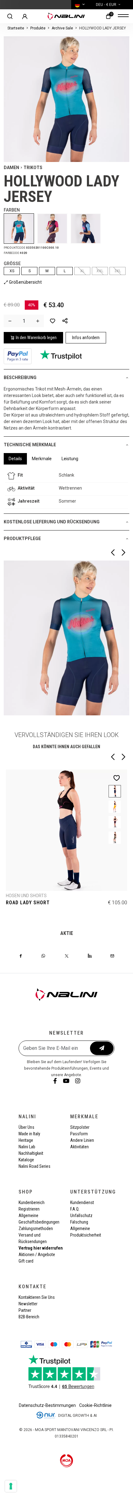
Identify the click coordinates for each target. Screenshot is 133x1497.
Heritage (26, 1140)
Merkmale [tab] (42, 458)
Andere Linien (82, 1140)
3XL (117, 271)
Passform (79, 1133)
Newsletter (28, 1303)
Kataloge (26, 1159)
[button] (65, 321)
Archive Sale (62, 28)
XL (82, 271)
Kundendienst (82, 1202)
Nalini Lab (27, 1146)
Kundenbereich (32, 1202)
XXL (100, 271)
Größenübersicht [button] (25, 282)
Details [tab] (15, 458)
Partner (25, 1310)
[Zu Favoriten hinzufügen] (52, 321)
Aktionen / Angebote (37, 1254)
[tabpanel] (66, 488)
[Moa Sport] (66, 1460)
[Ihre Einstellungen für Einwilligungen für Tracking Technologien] (11, 1486)
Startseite (15, 28)
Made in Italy (29, 1133)
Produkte (37, 28)
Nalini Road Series (34, 1166)
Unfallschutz (81, 1215)
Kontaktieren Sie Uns (37, 1297)
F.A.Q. (74, 1209)
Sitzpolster (79, 1127)
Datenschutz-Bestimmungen (47, 1405)
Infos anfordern (86, 337)
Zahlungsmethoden (36, 1228)
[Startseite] (66, 16)
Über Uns (26, 1127)
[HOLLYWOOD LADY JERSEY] (20, 228)
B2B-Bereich (29, 1316)
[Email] (112, 955)
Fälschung (79, 1222)
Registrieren (29, 1209)
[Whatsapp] (43, 955)
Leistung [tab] (70, 458)
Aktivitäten (79, 1146)
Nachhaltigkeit (31, 1153)
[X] (67, 955)
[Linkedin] (90, 955)
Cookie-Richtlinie (95, 1405)
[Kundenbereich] (25, 16)
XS (12, 271)
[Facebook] (21, 955)
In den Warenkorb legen (36, 337)
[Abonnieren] (102, 1048)
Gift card (26, 1261)
